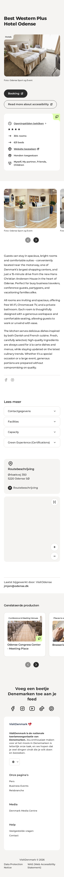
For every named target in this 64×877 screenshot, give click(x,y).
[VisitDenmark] (20, 724)
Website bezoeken (25, 148)
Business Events (18, 785)
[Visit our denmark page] (13, 708)
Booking (13, 93)
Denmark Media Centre (23, 810)
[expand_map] (54, 502)
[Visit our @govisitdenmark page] (42, 708)
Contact (14, 835)
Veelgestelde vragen (21, 830)
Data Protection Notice (13, 866)
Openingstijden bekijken (29, 123)
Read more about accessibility (28, 104)
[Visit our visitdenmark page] (32, 708)
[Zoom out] (54, 556)
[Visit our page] (22, 708)
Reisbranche (16, 790)
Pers (11, 781)
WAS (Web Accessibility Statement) (41, 866)
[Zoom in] (54, 547)
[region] (32, 529)
